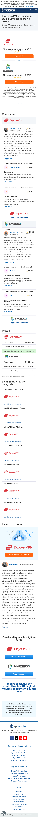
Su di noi (19, 791)
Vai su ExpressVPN (18, 657)
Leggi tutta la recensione (19, 217)
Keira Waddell (14, 129)
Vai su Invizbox (18, 674)
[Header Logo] (8, 10)
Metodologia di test (19, 809)
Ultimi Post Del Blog (19, 750)
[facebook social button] (12, 738)
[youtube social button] (25, 738)
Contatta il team (19, 794)
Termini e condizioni (19, 799)
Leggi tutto (8, 159)
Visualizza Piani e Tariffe (18, 555)
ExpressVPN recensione (19, 771)
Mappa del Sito (19, 801)
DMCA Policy (19, 806)
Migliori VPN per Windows (19, 753)
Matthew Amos (15, 232)
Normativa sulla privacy (19, 796)
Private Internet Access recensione (19, 778)
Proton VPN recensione (19, 776)
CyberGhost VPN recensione (19, 773)
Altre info (18, 56)
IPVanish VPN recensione (19, 781)
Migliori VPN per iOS (19, 758)
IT (31, 10)
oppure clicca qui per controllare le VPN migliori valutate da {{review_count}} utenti (19, 687)
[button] (3, 813)
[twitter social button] (16, 738)
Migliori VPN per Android (19, 760)
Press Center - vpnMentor (19, 804)
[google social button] (20, 738)
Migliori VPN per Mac (19, 755)
